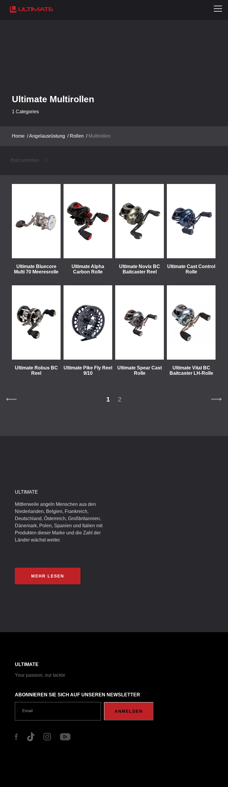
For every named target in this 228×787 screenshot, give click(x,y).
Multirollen (99, 135)
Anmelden (129, 711)
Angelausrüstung (47, 135)
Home (18, 135)
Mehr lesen (47, 576)
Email (27, 710)
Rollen (77, 135)
